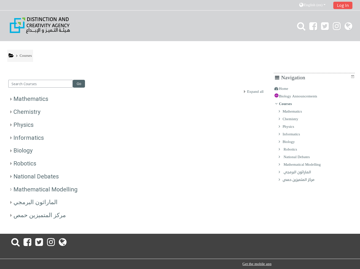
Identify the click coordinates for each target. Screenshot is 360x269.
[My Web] (349, 28)
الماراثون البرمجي (35, 202)
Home (283, 88)
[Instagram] (337, 28)
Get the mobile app (257, 264)
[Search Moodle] (300, 28)
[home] (39, 25)
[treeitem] (314, 88)
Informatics (28, 137)
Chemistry (26, 111)
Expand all (255, 91)
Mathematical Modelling (45, 189)
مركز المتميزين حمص (39, 215)
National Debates (36, 176)
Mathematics (30, 98)
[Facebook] (313, 28)
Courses (285, 103)
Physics (23, 124)
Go (79, 83)
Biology (23, 150)
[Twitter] (325, 28)
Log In (343, 5)
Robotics (24, 163)
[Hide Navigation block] (352, 76)
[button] (314, 5)
